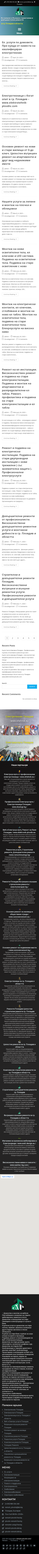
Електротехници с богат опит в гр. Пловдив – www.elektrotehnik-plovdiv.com (18, 101)
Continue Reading (11, 85)
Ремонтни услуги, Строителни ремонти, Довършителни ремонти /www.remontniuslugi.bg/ (19, 852)
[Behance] (10, 1545)
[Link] (7, 1548)
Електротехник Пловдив (19, 716)
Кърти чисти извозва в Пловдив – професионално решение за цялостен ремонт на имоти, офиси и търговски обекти (18, 664)
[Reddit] (27, 1545)
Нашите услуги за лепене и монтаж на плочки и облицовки (18, 205)
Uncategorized (9, 60)
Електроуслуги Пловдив (19, 742)
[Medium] (24, 1545)
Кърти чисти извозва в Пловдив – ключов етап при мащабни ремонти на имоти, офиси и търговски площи (18, 657)
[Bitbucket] (3, 1548)
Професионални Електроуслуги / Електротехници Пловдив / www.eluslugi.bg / (19, 804)
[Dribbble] (13, 1545)
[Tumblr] (31, 1545)
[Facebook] (3, 1545)
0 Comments (23, 60)
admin (6, 57)
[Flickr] (17, 1545)
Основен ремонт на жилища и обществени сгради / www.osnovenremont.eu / (19, 914)
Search (4, 683)
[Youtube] (34, 1545)
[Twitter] (7, 1545)
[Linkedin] (20, 1545)
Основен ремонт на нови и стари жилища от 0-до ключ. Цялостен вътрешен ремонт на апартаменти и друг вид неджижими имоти (19, 155)
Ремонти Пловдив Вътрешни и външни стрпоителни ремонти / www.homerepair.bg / (19, 884)
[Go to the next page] (34, 638)
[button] (19, 29)
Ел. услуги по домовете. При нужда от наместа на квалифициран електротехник (18, 47)
